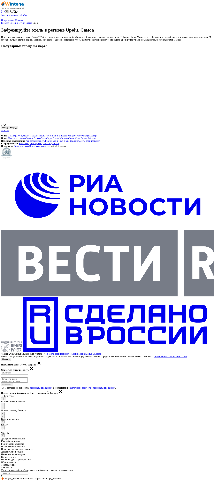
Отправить (7, 385)
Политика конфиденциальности (85, 354)
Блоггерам (24, 143)
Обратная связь (21, 146)
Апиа (5, 130)
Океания (14, 23)
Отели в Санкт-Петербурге (38, 138)
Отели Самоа (25, 23)
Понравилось (7, 20)
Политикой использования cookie (170, 356)
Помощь (19, 20)
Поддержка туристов (39, 146)
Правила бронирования (57, 354)
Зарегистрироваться (11, 15)
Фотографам (36, 143)
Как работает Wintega (78, 135)
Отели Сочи (74, 138)
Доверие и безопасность (33, 135)
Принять (6, 359)
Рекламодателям (51, 143)
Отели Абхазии (88, 138)
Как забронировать (35, 141)
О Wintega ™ (14, 135)
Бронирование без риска (57, 141)
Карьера (93, 135)
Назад (5, 128)
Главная (5, 23)
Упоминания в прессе (56, 135)
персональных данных (41, 388)
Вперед (13, 128)
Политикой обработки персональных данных (92, 388)
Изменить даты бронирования (85, 141)
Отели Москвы (60, 138)
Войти (24, 15)
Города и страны (16, 138)
